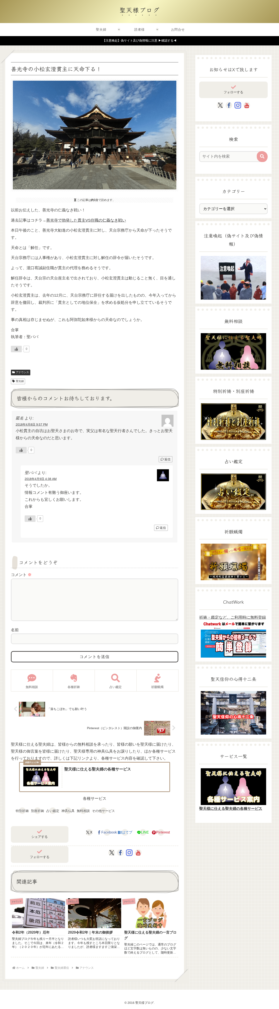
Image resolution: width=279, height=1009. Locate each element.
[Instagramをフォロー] (129, 852)
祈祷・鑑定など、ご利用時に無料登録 (232, 617)
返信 (167, 459)
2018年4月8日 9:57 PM (32, 424)
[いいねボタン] (16, 349)
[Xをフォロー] (111, 852)
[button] (262, 156)
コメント (21, 575)
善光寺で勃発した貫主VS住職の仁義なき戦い (86, 220)
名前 (15, 630)
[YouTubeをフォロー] (138, 852)
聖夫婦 (20, 381)
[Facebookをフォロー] (120, 852)
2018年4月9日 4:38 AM (41, 479)
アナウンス (22, 372)
